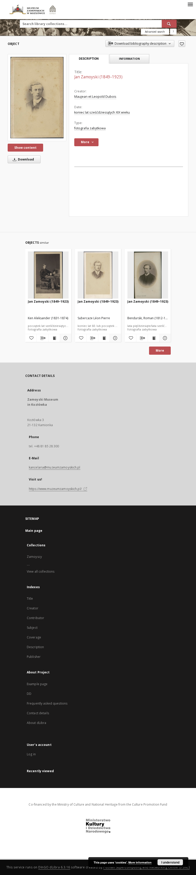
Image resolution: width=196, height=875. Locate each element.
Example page (37, 684)
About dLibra (36, 723)
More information (140, 862)
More (160, 350)
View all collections (40, 571)
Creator (32, 608)
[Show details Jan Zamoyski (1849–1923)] (64, 338)
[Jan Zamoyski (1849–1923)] (37, 97)
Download (25, 159)
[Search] (169, 24)
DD (29, 694)
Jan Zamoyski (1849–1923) (48, 301)
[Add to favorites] (181, 43)
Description (35, 647)
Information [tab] (129, 58)
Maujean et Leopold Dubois (95, 96)
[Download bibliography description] (42, 338)
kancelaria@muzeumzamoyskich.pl (54, 467)
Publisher (34, 657)
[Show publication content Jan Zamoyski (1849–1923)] (54, 338)
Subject (32, 627)
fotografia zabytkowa (90, 128)
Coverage (34, 637)
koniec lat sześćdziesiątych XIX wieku (102, 112)
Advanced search (155, 31)
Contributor (35, 618)
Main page (33, 530)
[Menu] (190, 4)
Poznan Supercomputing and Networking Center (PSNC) (146, 867)
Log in (31, 754)
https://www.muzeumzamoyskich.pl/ (55, 489)
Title (30, 598)
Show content (25, 147)
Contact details (38, 713)
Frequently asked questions (47, 703)
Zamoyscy (34, 556)
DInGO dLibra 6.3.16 (54, 867)
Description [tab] (89, 58)
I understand (170, 862)
